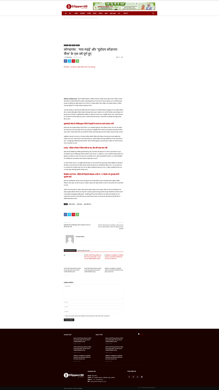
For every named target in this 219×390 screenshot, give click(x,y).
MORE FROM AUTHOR (83, 250)
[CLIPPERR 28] (77, 6)
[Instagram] (133, 377)
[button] (153, 13)
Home (65, 18)
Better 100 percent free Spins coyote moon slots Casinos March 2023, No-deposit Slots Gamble (110, 226)
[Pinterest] (73, 61)
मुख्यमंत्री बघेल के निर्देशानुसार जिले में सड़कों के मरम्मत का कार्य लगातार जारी (89, 124)
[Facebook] (65, 61)
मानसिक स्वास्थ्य (79, 204)
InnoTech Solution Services (148, 387)
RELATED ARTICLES (70, 250)
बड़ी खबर (77, 45)
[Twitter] (69, 61)
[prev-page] (65, 275)
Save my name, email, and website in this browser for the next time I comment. (88, 316)
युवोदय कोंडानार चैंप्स (87, 204)
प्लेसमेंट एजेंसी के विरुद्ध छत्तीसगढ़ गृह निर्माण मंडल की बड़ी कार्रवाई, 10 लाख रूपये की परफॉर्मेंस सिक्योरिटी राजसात (72, 270)
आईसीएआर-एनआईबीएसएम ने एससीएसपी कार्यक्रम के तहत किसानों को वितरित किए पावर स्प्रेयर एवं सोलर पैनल (114, 270)
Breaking (70, 18)
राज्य (70, 45)
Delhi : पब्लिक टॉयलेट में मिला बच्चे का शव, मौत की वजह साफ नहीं (85, 148)
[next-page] (68, 275)
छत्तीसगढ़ (73, 45)
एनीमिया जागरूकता (72, 204)
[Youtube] (141, 377)
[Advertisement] (109, 32)
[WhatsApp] (77, 61)
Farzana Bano (68, 57)
